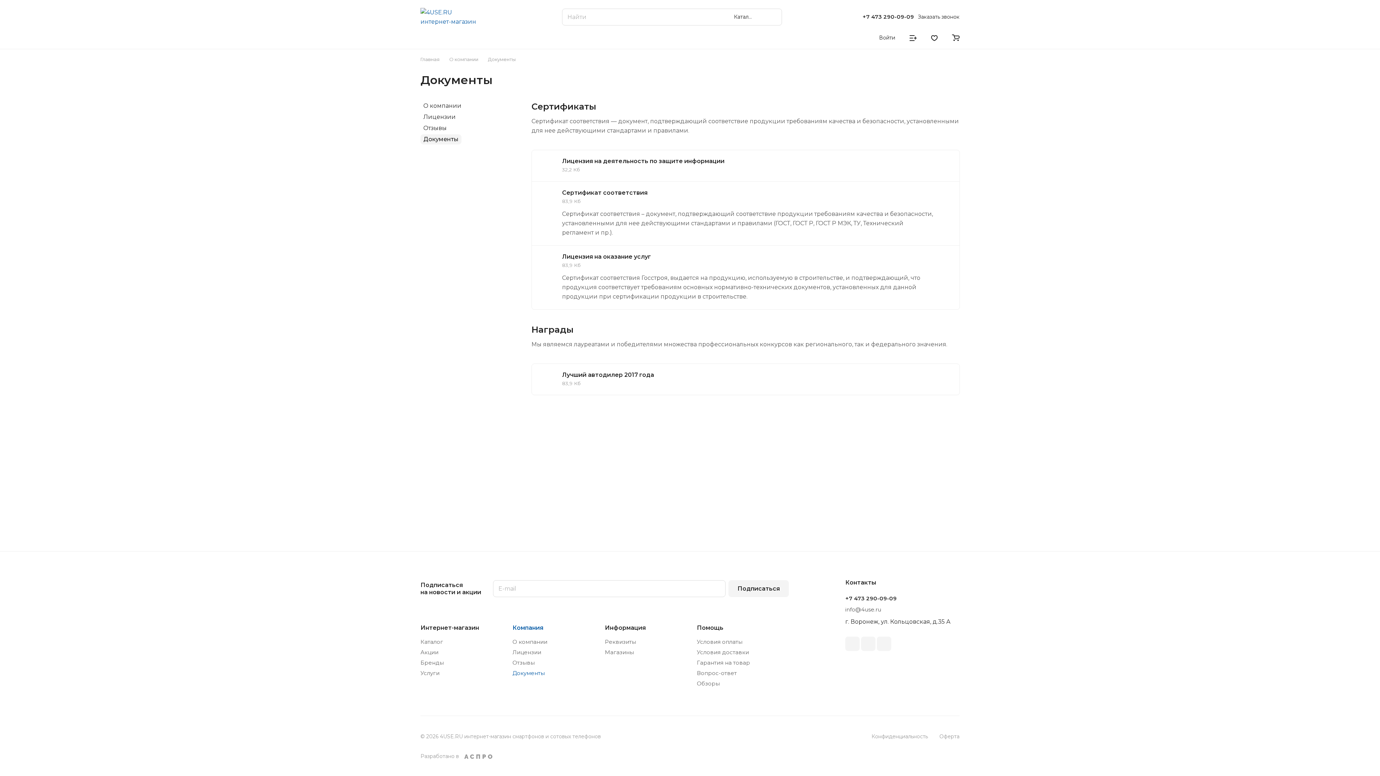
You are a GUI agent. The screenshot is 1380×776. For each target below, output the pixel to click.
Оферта (949, 736)
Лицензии (439, 117)
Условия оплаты (719, 641)
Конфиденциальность (899, 736)
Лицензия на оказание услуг (606, 256)
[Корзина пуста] (956, 37)
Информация (625, 627)
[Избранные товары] (934, 37)
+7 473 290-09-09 (888, 17)
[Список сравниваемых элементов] (913, 37)
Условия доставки (723, 652)
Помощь (710, 627)
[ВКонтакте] (852, 644)
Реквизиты (620, 641)
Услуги (430, 673)
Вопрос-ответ (717, 673)
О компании (442, 105)
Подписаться (758, 588)
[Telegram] (868, 644)
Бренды (432, 662)
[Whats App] (884, 644)
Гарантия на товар (723, 662)
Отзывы (435, 128)
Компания (527, 627)
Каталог (431, 641)
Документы (441, 139)
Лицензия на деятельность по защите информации (643, 161)
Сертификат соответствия (605, 192)
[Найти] (773, 17)
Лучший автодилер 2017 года (608, 374)
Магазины (619, 652)
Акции (429, 652)
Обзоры (708, 683)
